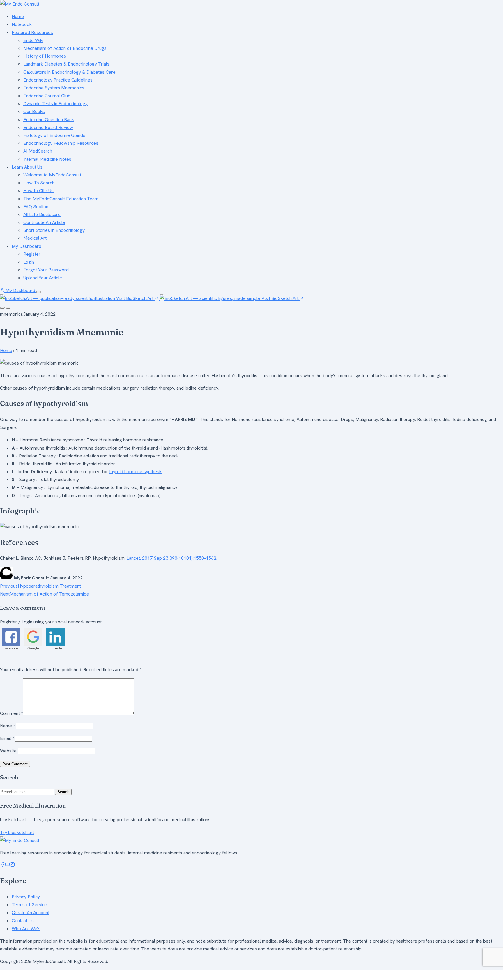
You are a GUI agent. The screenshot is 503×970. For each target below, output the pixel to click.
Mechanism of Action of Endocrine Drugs (65, 48)
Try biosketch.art (17, 832)
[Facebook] (2, 865)
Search (63, 792)
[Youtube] (7, 865)
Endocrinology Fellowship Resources (60, 143)
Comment (11, 713)
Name (7, 726)
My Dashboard (26, 246)
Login (28, 262)
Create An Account (30, 912)
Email (7, 738)
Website (8, 751)
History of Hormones (44, 56)
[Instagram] (12, 865)
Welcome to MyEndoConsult (52, 175)
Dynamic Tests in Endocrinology (55, 103)
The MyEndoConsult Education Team (60, 199)
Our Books (34, 111)
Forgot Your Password (46, 270)
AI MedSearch (37, 151)
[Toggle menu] (38, 292)
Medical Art (35, 238)
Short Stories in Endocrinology (54, 230)
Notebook (22, 24)
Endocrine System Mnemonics (53, 88)
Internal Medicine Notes (47, 159)
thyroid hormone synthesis (135, 472)
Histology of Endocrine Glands (54, 135)
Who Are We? (26, 928)
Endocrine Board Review (48, 127)
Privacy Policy (26, 897)
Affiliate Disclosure (42, 214)
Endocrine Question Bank (48, 119)
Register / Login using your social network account (51, 622)
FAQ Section (35, 207)
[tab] (2, 308)
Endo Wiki (33, 40)
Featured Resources (32, 32)
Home (18, 16)
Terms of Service (29, 905)
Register (31, 254)
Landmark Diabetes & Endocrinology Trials (66, 64)
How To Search (38, 183)
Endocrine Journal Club (46, 96)
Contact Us (23, 921)
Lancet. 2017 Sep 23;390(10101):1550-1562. (172, 558)
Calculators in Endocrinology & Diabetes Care (69, 72)
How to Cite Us (38, 191)
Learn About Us (27, 167)
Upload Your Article (42, 278)
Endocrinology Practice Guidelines (58, 80)
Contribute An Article (44, 222)
